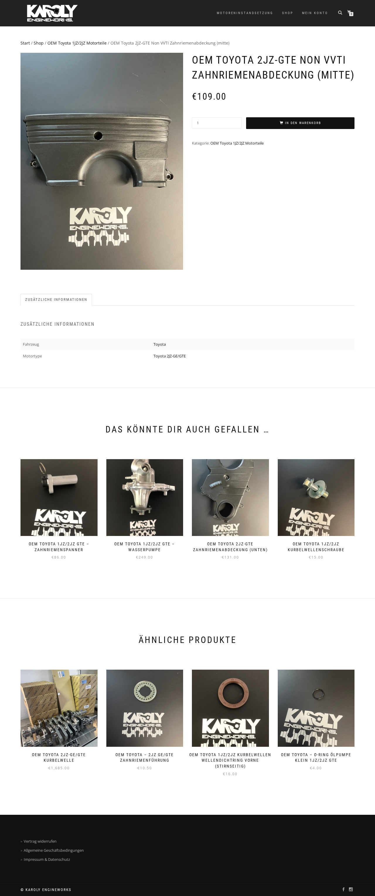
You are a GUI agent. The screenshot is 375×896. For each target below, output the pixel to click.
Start (25, 43)
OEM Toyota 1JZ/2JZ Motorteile (77, 43)
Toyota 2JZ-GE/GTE (170, 356)
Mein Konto (315, 13)
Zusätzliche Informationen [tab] (56, 299)
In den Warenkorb (303, 123)
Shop (287, 13)
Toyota (160, 344)
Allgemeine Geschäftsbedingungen (54, 850)
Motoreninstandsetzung (245, 13)
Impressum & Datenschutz (47, 859)
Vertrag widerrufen (40, 841)
